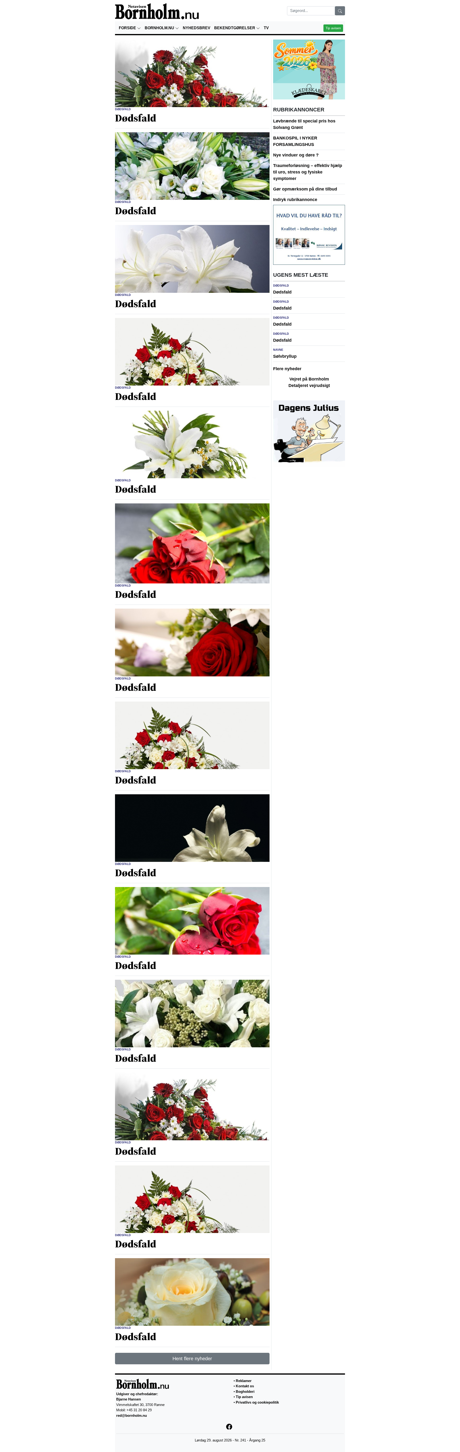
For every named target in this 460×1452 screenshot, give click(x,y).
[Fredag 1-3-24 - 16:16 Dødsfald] (192, 1013)
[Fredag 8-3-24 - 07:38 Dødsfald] (192, 73)
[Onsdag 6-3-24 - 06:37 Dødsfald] (192, 543)
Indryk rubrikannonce (295, 199)
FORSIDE (128, 28)
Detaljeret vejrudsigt (309, 385)
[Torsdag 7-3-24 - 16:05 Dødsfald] (192, 165)
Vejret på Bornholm (309, 379)
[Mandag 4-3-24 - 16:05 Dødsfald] (192, 642)
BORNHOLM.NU (160, 28)
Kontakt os (245, 1386)
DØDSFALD (123, 109)
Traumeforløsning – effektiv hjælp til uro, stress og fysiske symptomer (307, 172)
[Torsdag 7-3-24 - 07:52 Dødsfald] (192, 351)
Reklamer (244, 1381)
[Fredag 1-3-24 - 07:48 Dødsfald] (192, 1106)
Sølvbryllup (285, 356)
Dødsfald (282, 292)
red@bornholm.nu (131, 1415)
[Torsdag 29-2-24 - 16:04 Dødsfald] (192, 1291)
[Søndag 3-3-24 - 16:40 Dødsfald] (192, 827)
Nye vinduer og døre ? (296, 155)
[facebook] (230, 1426)
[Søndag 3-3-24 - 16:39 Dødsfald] (192, 920)
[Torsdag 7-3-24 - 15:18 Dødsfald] (192, 258)
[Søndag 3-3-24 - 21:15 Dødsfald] (192, 734)
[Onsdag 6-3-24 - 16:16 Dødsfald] (192, 444)
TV (266, 28)
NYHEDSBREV (196, 28)
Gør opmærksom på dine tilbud (305, 189)
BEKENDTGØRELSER (235, 28)
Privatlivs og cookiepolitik (257, 1402)
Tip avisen (333, 28)
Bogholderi (245, 1391)
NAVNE (278, 349)
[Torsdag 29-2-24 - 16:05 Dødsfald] (192, 1198)
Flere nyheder (287, 368)
